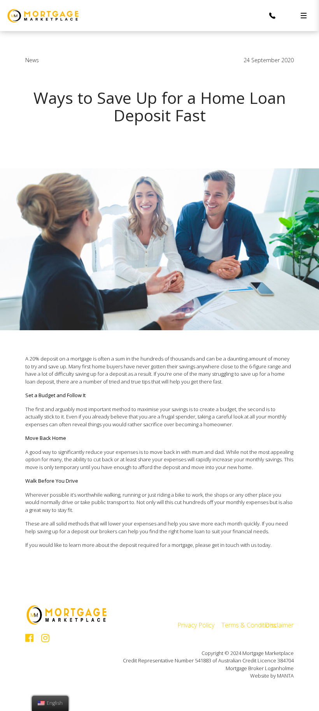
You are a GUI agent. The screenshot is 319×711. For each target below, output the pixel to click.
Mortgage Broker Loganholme (260, 668)
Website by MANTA (272, 675)
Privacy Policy (195, 625)
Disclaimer (279, 625)
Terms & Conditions (248, 625)
